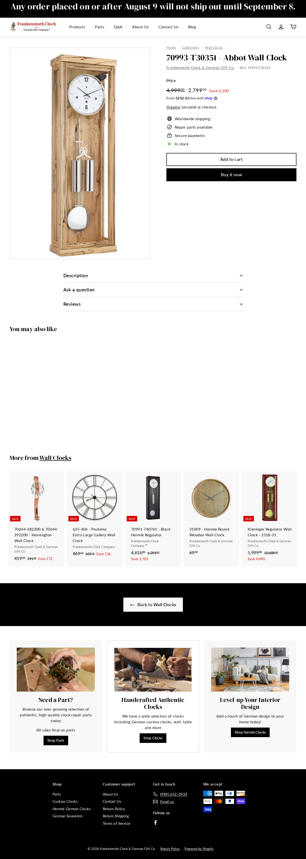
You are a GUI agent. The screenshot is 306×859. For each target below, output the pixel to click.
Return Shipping (116, 816)
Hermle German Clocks (72, 809)
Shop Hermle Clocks (250, 732)
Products (77, 26)
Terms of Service (116, 823)
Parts (99, 26)
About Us (140, 26)
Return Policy (114, 809)
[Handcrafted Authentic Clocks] (153, 670)
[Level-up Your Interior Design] (250, 670)
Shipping (173, 107)
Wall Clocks (214, 48)
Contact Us (168, 26)
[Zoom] (80, 153)
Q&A (118, 26)
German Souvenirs (68, 816)
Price (171, 80)
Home (171, 48)
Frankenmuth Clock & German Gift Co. (200, 67)
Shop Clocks (152, 738)
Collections (190, 48)
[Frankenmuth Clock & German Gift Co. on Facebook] (155, 822)
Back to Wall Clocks (156, 604)
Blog (192, 26)
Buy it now (231, 174)
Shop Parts (55, 740)
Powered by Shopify (199, 849)
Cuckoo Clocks (65, 801)
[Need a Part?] (56, 670)
